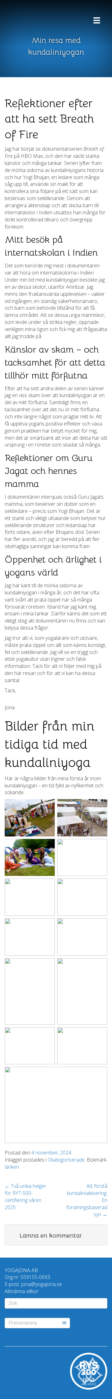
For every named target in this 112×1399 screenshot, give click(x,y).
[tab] (56, 1235)
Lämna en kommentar (51, 1235)
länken (12, 1166)
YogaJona (42, 18)
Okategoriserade (66, 1159)
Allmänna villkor (21, 1291)
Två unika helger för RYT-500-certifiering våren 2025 (25, 1197)
